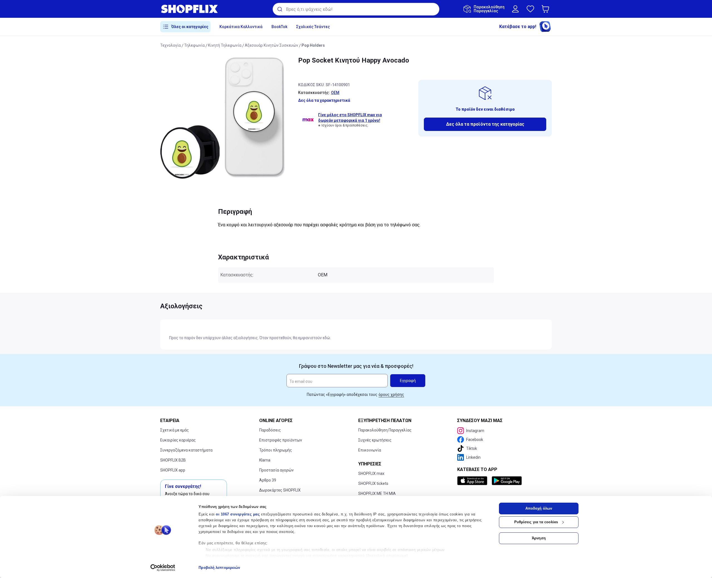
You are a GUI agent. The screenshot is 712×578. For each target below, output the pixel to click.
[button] (546, 9)
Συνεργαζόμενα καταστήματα (186, 450)
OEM (335, 92)
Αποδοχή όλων (538, 508)
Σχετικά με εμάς (174, 430)
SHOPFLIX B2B (173, 460)
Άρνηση (539, 538)
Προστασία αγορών (276, 470)
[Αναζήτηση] (279, 9)
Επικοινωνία (369, 450)
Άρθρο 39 (267, 480)
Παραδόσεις (270, 430)
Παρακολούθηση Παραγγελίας (385, 430)
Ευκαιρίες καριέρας (178, 440)
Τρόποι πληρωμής (275, 450)
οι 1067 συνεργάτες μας (238, 514)
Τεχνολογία (170, 45)
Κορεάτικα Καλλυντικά (241, 26)
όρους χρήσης (391, 394)
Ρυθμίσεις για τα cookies (536, 522)
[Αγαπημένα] (530, 9)
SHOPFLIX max (371, 473)
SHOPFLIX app (172, 470)
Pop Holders (313, 45)
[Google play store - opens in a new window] (507, 480)
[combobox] (356, 9)
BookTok (279, 26)
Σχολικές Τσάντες (313, 26)
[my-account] (515, 9)
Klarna (264, 460)
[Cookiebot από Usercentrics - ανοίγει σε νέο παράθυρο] (163, 567)
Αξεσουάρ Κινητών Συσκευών (271, 45)
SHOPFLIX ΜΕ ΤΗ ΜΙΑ (377, 493)
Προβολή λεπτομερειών (219, 567)
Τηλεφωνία (194, 45)
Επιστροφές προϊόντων (280, 440)
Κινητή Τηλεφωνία (224, 45)
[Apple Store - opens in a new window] (473, 480)
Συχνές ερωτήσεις (375, 440)
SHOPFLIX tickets (373, 483)
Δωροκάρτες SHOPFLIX (280, 490)
